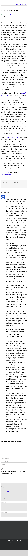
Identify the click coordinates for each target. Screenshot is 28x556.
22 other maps (12, 137)
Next (24, 4)
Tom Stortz (6, 172)
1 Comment (8, 174)
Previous (18, 4)
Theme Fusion (19, 542)
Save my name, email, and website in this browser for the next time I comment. (13, 471)
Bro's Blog (5, 491)
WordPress (13, 542)
